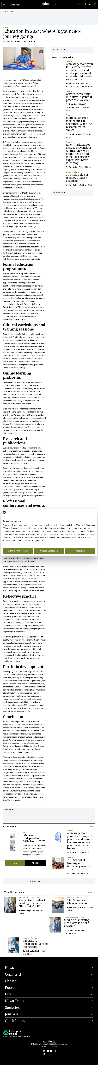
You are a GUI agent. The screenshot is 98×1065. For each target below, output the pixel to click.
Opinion (83, 917)
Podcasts (12, 988)
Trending (39, 897)
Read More (90, 892)
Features (6, 27)
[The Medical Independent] (55, 1051)
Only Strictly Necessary (18, 551)
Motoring (70, 897)
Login (15, 863)
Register (80, 4)
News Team (14, 1001)
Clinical (68, 172)
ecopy (25, 833)
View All (90, 826)
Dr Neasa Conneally (71, 917)
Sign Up (35, 863)
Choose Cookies (47, 551)
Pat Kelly (73, 167)
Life (8, 994)
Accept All (80, 551)
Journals (12, 1014)
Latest (32, 897)
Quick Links (15, 1021)
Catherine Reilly (33, 951)
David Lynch (28, 910)
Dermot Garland (51, 1046)
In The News (23, 897)
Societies (12, 1007)
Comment (13, 974)
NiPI (72, 852)
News (9, 968)
